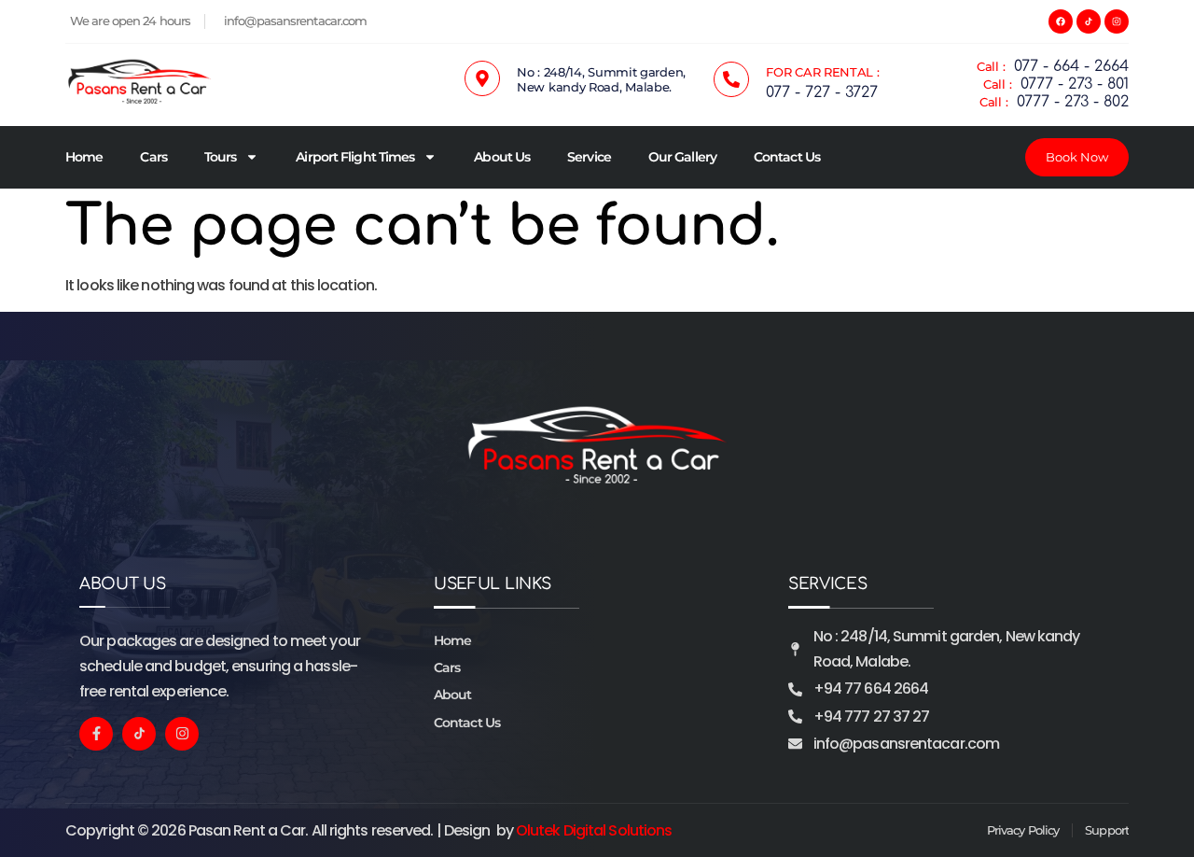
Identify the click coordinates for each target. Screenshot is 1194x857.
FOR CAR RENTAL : (822, 71)
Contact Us (787, 156)
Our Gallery (682, 156)
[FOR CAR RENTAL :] (731, 79)
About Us (502, 156)
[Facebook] (1060, 21)
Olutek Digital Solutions (594, 830)
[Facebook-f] (96, 734)
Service (589, 156)
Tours (220, 156)
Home (84, 156)
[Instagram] (1116, 21)
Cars (153, 156)
